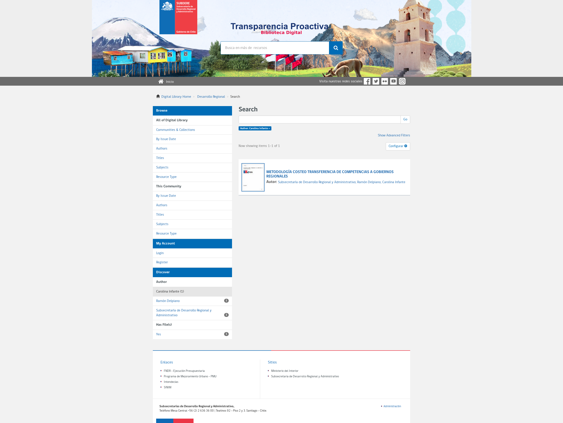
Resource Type (166, 177)
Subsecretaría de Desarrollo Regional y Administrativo (191, 313)
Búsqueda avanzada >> (237, 59)
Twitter (376, 81)
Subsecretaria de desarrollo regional (178, 20)
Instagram (402, 81)
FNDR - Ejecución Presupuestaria (184, 371)
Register (162, 262)
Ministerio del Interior (284, 371)
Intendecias (171, 382)
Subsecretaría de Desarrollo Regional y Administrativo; (317, 182)
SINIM (167, 387)
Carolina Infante (393, 182)
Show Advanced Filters (394, 135)
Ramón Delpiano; (369, 182)
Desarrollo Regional (211, 97)
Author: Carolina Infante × (255, 128)
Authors (161, 148)
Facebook (367, 81)
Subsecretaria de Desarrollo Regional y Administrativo (305, 376)
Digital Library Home (176, 97)
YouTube (393, 81)
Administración (392, 406)
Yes (191, 334)
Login (160, 253)
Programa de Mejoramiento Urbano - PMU (190, 376)
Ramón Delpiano (191, 301)
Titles (160, 158)
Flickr (384, 81)
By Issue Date (166, 139)
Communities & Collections (175, 130)
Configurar (396, 146)
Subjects (162, 167)
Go (405, 119)
